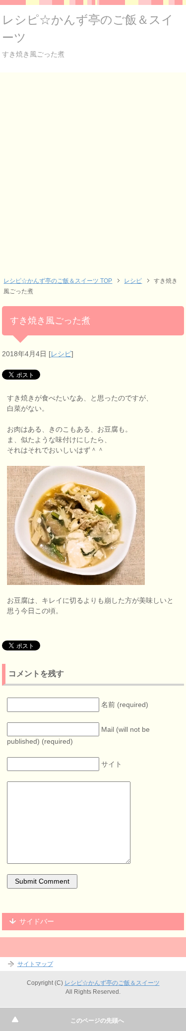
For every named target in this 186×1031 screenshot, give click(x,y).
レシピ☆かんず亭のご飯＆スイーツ (112, 982)
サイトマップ (35, 964)
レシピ (61, 354)
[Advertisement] (93, 170)
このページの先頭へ (97, 1020)
